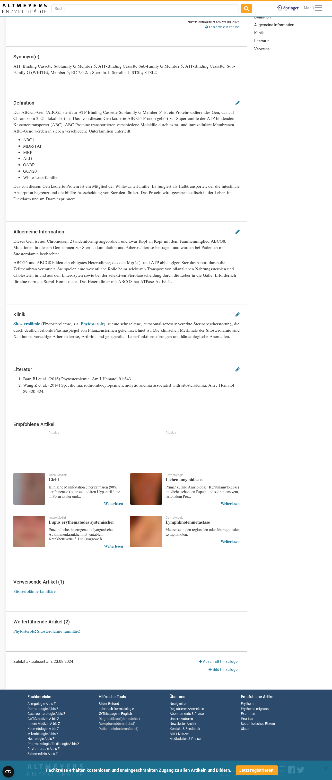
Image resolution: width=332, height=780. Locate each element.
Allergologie (36, 704)
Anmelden (196, 709)
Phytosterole (92, 323)
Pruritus (247, 719)
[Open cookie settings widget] (8, 772)
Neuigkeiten (178, 704)
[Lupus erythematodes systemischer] (29, 531)
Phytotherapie (38, 749)
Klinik (259, 33)
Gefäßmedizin (37, 719)
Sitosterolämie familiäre (34, 591)
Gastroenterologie (41, 714)
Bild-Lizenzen (180, 734)
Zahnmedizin (37, 754)
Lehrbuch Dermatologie (116, 709)
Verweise (262, 49)
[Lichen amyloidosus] (146, 489)
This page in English (117, 714)
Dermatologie (37, 709)
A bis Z (51, 704)
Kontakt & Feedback (185, 729)
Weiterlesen (113, 503)
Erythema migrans (255, 709)
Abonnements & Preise (187, 714)
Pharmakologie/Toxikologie (48, 744)
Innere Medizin (38, 724)
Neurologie (35, 739)
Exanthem (248, 714)
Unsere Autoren (181, 719)
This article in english (224, 27)
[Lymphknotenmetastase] (146, 531)
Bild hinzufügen (226, 669)
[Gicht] (29, 489)
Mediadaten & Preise (185, 739)
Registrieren (179, 709)
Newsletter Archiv (183, 724)
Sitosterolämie (26, 323)
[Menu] (318, 9)
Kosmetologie (37, 729)
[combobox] (145, 8)
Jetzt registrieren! (257, 770)
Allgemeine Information (274, 25)
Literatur (261, 41)
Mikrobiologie (37, 734)
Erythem (247, 704)
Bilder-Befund (109, 704)
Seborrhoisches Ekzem (258, 724)
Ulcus (245, 729)
